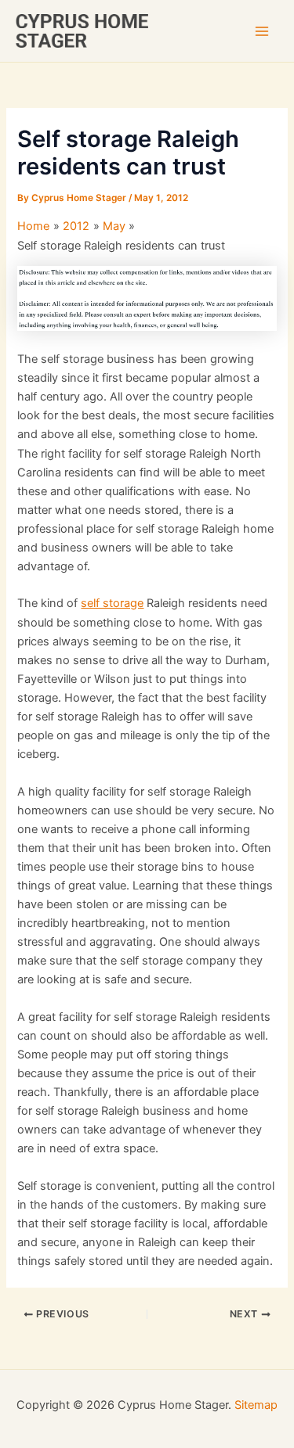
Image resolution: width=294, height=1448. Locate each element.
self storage (112, 603)
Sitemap (256, 1405)
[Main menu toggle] (261, 31)
